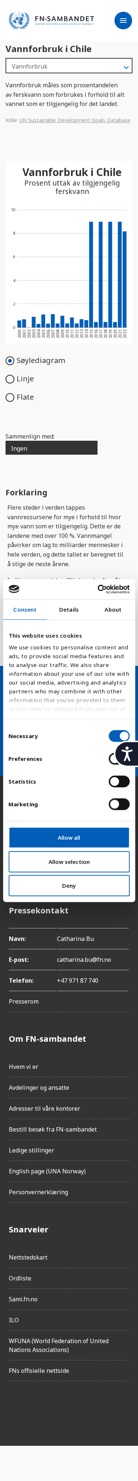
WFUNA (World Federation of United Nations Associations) (59, 1345)
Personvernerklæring (38, 1192)
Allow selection (69, 861)
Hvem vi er (23, 1067)
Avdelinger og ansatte (39, 1088)
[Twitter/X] (76, 1408)
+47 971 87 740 (77, 980)
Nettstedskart (28, 1257)
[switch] (119, 781)
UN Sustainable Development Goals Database (75, 120)
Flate (25, 397)
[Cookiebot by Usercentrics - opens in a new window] (98, 589)
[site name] (51, 20)
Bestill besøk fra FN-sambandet (53, 1129)
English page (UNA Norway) (47, 1171)
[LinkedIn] (56, 1408)
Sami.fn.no (23, 1299)
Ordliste (20, 1278)
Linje (25, 379)
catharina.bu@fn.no (84, 960)
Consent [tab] (24, 609)
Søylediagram (41, 360)
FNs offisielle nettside (39, 1371)
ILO (14, 1320)
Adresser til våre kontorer (44, 1108)
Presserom (24, 1001)
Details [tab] (69, 609)
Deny (69, 885)
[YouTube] (97, 1408)
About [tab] (113, 609)
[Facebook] (15, 1408)
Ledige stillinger (31, 1150)
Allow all (69, 837)
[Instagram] (35, 1408)
